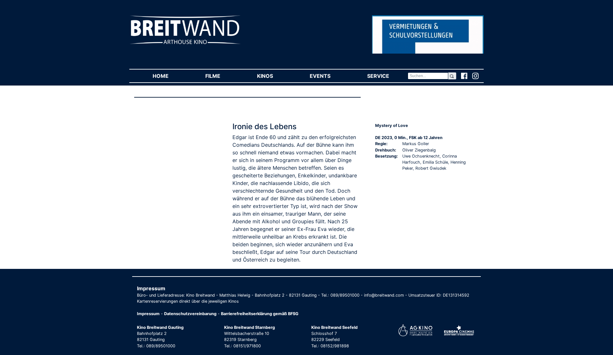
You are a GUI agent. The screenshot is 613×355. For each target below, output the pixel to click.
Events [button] (329, 76)
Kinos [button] (274, 76)
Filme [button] (221, 76)
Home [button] (170, 76)
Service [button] (387, 76)
